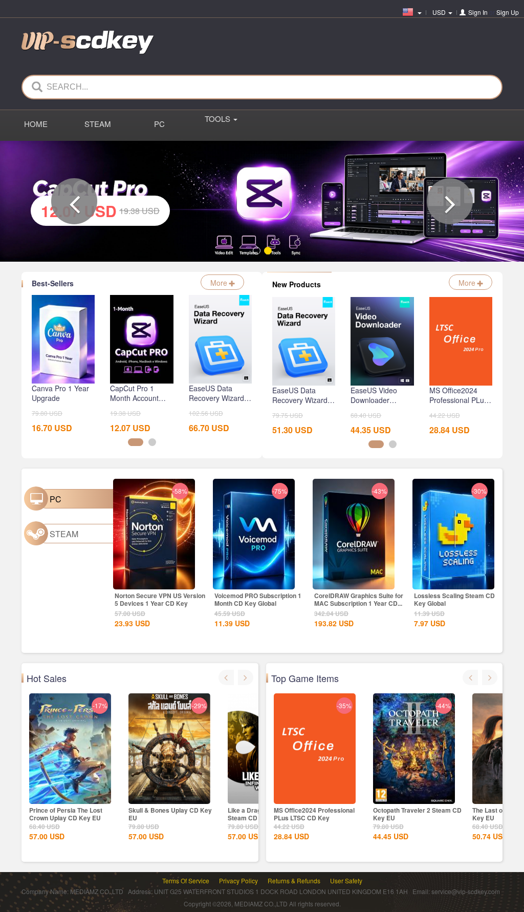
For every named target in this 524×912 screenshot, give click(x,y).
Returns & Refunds (294, 880)
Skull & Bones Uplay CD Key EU (170, 813)
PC (159, 123)
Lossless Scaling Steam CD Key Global (454, 599)
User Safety (346, 880)
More (219, 283)
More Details (153, 581)
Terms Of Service (185, 880)
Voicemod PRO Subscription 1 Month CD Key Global (257, 599)
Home (36, 123)
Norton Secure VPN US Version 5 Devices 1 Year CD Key (160, 599)
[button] (74, 201)
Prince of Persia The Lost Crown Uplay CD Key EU (65, 813)
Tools (218, 118)
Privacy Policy (238, 880)
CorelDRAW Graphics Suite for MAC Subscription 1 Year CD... (358, 599)
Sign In (478, 12)
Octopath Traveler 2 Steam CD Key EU (417, 813)
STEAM (97, 123)
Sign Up (507, 12)
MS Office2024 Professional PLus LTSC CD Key (314, 813)
